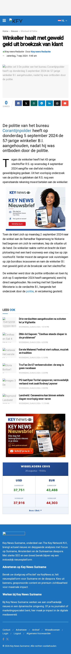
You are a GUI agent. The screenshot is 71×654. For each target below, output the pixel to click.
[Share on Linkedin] (49, 103)
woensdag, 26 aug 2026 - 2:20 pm (33, 373)
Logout (17, 633)
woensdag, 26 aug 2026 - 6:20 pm (33, 342)
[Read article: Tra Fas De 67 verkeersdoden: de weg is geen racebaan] (9, 368)
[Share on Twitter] (26, 103)
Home (5, 31)
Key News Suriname (19, 646)
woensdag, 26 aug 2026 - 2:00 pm (33, 388)
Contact (6, 629)
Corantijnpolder (17, 130)
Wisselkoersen (52, 629)
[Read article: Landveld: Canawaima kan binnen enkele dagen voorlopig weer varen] (9, 399)
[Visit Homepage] (22, 20)
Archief (35, 629)
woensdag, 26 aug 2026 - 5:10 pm (33, 358)
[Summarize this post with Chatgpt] (57, 103)
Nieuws (14, 31)
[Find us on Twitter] (7, 639)
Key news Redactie (41, 51)
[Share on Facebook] (18, 103)
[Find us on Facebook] (3, 639)
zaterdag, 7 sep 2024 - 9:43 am (22, 55)
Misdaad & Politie (29, 31)
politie (30, 291)
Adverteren (21, 629)
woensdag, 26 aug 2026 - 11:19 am (34, 403)
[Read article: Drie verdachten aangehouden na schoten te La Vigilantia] (9, 322)
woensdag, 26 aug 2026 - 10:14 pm (34, 327)
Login (5, 633)
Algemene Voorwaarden (39, 633)
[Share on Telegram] (41, 103)
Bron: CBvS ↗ (35, 510)
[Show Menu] (4, 21)
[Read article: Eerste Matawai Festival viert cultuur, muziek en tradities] (9, 353)
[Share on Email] (65, 103)
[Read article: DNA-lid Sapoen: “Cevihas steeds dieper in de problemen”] (9, 337)
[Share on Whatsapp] (34, 103)
